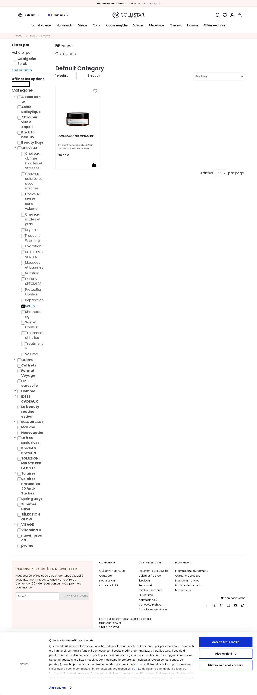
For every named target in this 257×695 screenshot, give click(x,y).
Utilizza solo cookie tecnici (225, 665)
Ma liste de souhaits (188, 585)
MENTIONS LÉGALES (110, 623)
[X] (214, 605)
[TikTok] (242, 605)
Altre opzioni (57, 687)
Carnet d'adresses (187, 576)
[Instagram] (228, 605)
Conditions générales (153, 609)
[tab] (29, 90)
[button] (28, 15)
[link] (232, 15)
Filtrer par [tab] (64, 45)
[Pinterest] (221, 605)
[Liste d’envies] (225, 15)
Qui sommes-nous (112, 571)
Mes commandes (187, 580)
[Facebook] (207, 605)
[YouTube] (235, 605)
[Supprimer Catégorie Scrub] (15, 61)
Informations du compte (191, 571)
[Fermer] (21, 84)
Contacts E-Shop (150, 604)
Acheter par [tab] (22, 52)
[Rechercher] (217, 15)
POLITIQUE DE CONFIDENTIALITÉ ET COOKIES (125, 619)
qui (134, 668)
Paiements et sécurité (153, 571)
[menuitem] (41, 26)
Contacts (105, 576)
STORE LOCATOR (109, 627)
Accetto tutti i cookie (225, 642)
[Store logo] (128, 15)
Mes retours (183, 590)
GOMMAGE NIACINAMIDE (76, 136)
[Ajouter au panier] (94, 165)
